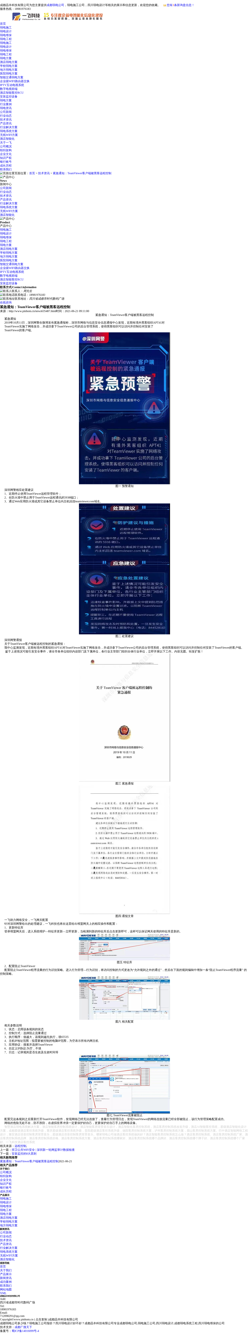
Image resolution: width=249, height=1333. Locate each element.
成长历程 (6, 165)
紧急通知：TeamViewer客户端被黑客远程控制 (82, 173)
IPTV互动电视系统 (12, 85)
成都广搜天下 (23, 1327)
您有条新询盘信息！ (180, 5)
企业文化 (6, 154)
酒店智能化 (7, 138)
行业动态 (6, 115)
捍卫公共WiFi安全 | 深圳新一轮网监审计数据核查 (43, 1149)
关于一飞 (6, 142)
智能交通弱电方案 (11, 77)
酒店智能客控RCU (12, 92)
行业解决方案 (8, 127)
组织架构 (6, 150)
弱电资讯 (6, 108)
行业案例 (6, 104)
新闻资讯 (6, 1277)
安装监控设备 (8, 96)
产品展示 (6, 1274)
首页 (3, 23)
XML (3, 1293)
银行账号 (6, 161)
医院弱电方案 (8, 73)
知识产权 (6, 157)
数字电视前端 (8, 88)
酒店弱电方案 (8, 62)
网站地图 (6, 1289)
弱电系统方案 (8, 131)
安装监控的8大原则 (24, 1153)
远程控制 (20, 1145)
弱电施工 (6, 27)
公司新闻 (6, 111)
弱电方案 (6, 58)
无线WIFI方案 (9, 134)
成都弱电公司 (55, 5)
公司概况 (6, 146)
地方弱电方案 (8, 69)
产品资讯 (6, 123)
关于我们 (6, 1270)
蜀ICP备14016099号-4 (25, 1330)
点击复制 (41, 1319)
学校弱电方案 (8, 65)
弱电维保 (6, 35)
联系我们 (6, 169)
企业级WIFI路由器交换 (15, 81)
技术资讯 (6, 119)
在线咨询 (6, 302)
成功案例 (6, 1281)
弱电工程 (6, 39)
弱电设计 (6, 31)
